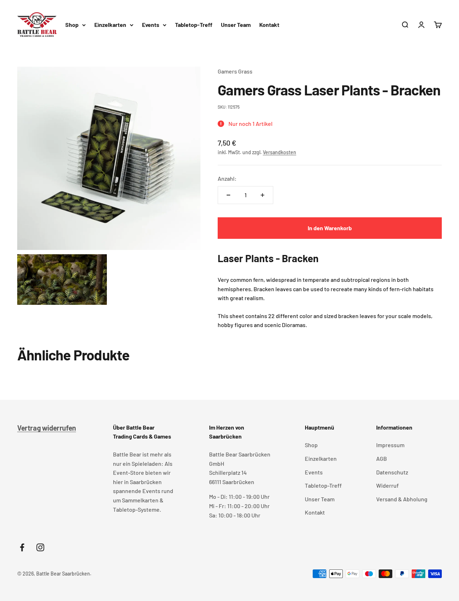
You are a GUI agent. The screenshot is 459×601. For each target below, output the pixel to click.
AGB (381, 458)
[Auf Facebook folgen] (22, 547)
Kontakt (269, 24)
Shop (72, 24)
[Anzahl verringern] (228, 195)
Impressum (390, 444)
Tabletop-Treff (193, 24)
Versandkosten (279, 152)
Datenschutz (392, 472)
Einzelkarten (110, 24)
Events (150, 24)
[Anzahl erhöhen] (262, 195)
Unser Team (236, 24)
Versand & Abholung (401, 499)
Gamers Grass (235, 71)
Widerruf (387, 485)
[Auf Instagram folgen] (40, 547)
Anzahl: (227, 178)
